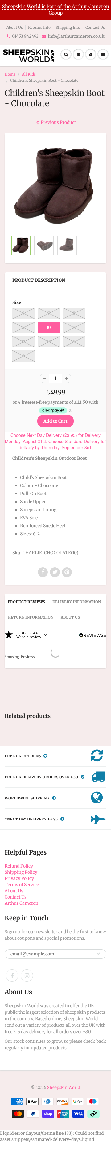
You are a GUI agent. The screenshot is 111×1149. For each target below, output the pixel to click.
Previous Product (58, 122)
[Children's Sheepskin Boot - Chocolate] (55, 185)
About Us (14, 27)
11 (74, 327)
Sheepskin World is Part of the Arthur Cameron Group (55, 9)
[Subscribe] (99, 954)
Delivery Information (76, 601)
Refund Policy (19, 866)
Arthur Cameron (21, 903)
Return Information (30, 617)
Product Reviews (26, 601)
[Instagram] (27, 975)
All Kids (29, 74)
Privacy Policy (19, 878)
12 (23, 341)
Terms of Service (22, 884)
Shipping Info (68, 27)
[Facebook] (12, 975)
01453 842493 (25, 36)
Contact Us (95, 27)
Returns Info (39, 27)
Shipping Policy (21, 872)
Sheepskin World (63, 1087)
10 (49, 327)
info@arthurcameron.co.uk (76, 36)
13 (49, 341)
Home (10, 74)
